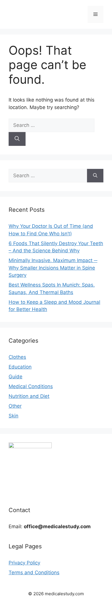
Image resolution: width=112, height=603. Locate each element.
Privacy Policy (24, 563)
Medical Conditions (31, 386)
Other (15, 406)
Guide (15, 376)
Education (20, 367)
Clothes (17, 357)
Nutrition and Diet (29, 396)
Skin (13, 416)
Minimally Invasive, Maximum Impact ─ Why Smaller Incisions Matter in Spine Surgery (53, 267)
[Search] (17, 139)
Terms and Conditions (34, 572)
